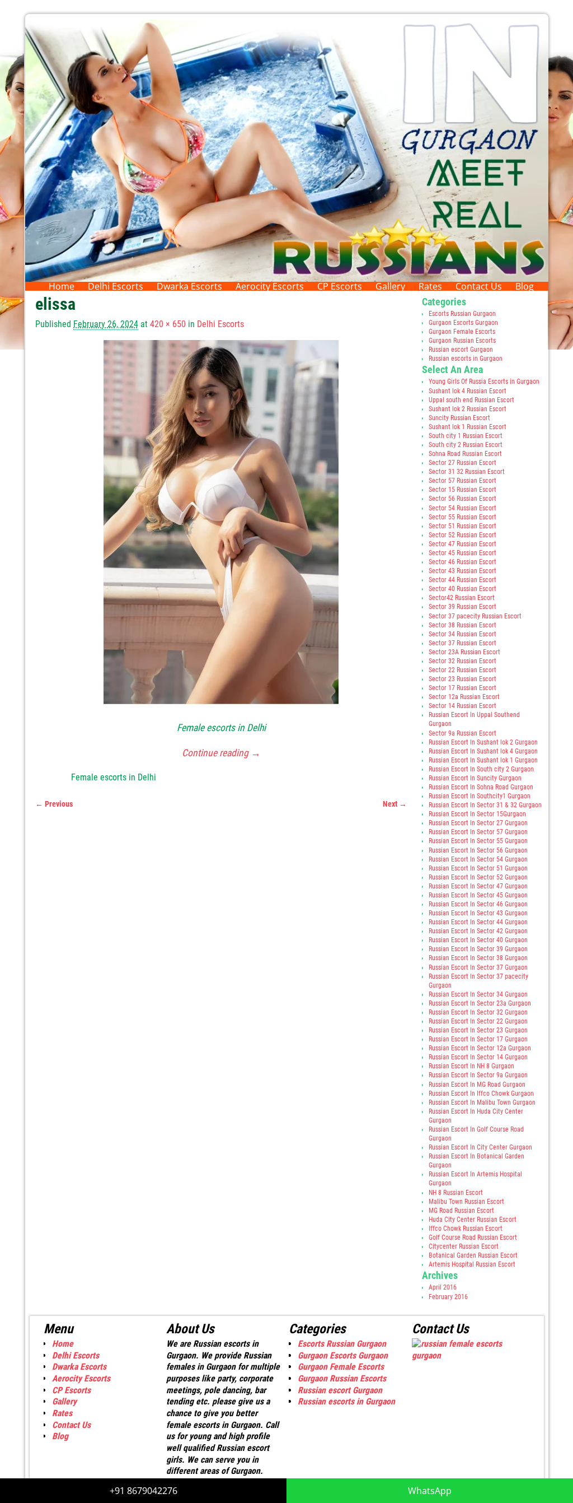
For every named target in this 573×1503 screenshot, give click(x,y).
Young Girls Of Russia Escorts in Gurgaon (484, 381)
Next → (395, 804)
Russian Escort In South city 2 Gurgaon (481, 769)
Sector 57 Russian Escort (462, 481)
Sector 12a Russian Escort (464, 697)
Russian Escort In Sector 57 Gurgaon (478, 832)
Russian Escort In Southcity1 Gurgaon (479, 796)
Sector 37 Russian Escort (462, 643)
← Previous (54, 804)
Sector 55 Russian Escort (462, 517)
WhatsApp (430, 1491)
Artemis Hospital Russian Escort (472, 1264)
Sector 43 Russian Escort (462, 571)
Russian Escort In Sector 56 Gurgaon (478, 850)
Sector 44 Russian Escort (462, 580)
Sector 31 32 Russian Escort (467, 472)
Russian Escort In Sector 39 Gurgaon (478, 949)
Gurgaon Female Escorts (462, 332)
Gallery (390, 286)
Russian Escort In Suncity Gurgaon (475, 778)
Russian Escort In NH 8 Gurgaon (471, 1066)
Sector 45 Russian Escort (462, 553)
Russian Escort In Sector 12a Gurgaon (480, 1048)
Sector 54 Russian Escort (462, 508)
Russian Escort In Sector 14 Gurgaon (478, 1057)
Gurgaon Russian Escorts (462, 341)
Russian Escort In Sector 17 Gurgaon (478, 1039)
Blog (524, 286)
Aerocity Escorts (270, 286)
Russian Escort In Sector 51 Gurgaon (478, 868)
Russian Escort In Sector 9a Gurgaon (478, 1075)
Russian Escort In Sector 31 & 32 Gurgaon (485, 805)
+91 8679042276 (143, 1491)
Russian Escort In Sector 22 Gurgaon (478, 1021)
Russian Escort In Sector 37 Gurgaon (478, 967)
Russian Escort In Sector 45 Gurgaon (478, 895)
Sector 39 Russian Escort (462, 607)
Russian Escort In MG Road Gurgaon (477, 1084)
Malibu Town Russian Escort (466, 1202)
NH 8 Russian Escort (456, 1193)
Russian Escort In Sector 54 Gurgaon (478, 859)
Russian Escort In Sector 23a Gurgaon (480, 1003)
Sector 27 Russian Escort (462, 463)
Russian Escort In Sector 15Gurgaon (477, 814)
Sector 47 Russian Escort (462, 544)
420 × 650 (168, 324)
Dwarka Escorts (189, 286)
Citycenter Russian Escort (464, 1246)
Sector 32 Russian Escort (462, 661)
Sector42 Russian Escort (462, 598)
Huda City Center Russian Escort (472, 1219)
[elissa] (221, 529)
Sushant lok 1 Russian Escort (467, 427)
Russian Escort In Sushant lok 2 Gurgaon (483, 742)
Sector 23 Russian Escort (462, 679)
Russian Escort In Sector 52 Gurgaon (478, 877)
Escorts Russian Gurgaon (462, 314)
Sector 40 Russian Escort (462, 589)
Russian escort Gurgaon (461, 349)
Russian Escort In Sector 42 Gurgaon (478, 931)
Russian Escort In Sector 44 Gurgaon (478, 922)
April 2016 (443, 1287)
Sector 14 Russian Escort (462, 706)
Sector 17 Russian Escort (462, 688)
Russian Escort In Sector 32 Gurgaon (478, 1012)
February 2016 (448, 1297)
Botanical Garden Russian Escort (473, 1255)
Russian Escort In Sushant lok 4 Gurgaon (483, 751)
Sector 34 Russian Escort (462, 634)
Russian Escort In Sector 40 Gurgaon (478, 940)
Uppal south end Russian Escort (471, 400)
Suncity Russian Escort (459, 418)
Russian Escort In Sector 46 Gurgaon (478, 904)
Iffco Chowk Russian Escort (465, 1228)
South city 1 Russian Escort (465, 436)
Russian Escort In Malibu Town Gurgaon (482, 1102)
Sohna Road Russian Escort (465, 454)
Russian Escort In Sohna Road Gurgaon (481, 787)
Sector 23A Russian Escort (464, 652)
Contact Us (478, 286)
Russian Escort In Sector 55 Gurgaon (478, 841)
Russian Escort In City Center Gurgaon (480, 1147)
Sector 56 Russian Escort (462, 498)
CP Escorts (339, 286)
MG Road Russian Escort (461, 1211)
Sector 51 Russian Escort (462, 526)
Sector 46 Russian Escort (462, 562)
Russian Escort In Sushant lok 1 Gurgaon (483, 760)
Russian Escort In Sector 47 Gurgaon (478, 886)
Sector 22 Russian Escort (462, 670)
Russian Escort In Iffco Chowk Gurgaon (481, 1093)
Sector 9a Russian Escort (462, 733)
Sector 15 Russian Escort (462, 490)
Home (61, 286)
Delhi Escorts (115, 286)
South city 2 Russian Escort (465, 445)
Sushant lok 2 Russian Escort (467, 409)
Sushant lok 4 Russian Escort (467, 391)
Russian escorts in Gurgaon (465, 358)
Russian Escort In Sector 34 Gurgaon (478, 994)
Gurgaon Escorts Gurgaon (463, 323)
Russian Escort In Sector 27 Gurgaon (478, 823)
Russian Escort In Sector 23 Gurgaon (478, 1030)
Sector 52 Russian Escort (462, 535)
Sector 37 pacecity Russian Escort (475, 616)
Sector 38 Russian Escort (462, 625)
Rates (430, 286)
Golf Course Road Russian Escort (473, 1237)
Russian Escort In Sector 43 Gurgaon (478, 913)
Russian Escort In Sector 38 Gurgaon (478, 958)
